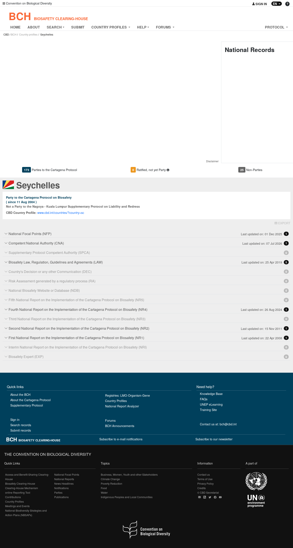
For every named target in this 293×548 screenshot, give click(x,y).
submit (78, 27)
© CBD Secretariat (208, 492)
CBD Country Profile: (21, 212)
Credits (201, 488)
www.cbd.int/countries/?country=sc (60, 212)
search (54, 27)
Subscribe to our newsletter (214, 439)
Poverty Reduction (111, 483)
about (33, 27)
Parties (58, 492)
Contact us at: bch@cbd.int (218, 424)
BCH (48, 16)
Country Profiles (116, 401)
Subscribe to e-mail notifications (120, 439)
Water (104, 492)
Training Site (208, 410)
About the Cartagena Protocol (30, 400)
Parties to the (54, 170)
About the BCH (20, 394)
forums (164, 27)
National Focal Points (66, 474)
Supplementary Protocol (26, 405)
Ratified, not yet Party (152, 170)
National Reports (64, 479)
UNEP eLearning (211, 404)
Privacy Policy (205, 483)
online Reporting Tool (17, 492)
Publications (61, 497)
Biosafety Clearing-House (20, 483)
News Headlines (64, 483)
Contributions (13, 497)
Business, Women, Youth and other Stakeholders (129, 474)
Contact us (203, 474)
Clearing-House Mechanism (21, 488)
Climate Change (110, 479)
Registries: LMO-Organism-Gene (127, 395)
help (141, 27)
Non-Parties (254, 170)
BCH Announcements (119, 426)
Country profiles (28, 34)
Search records (20, 425)
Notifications (61, 488)
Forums (110, 420)
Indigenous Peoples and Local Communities (127, 497)
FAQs (203, 399)
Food (104, 488)
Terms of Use (205, 479)
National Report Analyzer (122, 406)
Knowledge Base (211, 394)
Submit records (20, 430)
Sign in (15, 419)
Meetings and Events (17, 506)
